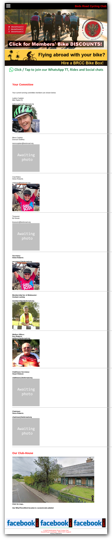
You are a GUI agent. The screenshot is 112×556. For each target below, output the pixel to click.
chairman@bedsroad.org (22, 417)
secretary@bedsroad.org (22, 261)
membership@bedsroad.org (23, 301)
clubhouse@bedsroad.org (22, 378)
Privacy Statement (56, 533)
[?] (22, 100)
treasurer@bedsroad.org (21, 222)
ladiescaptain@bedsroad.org (23, 104)
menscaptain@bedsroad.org (22, 143)
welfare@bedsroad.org (21, 338)
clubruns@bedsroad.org (21, 183)
